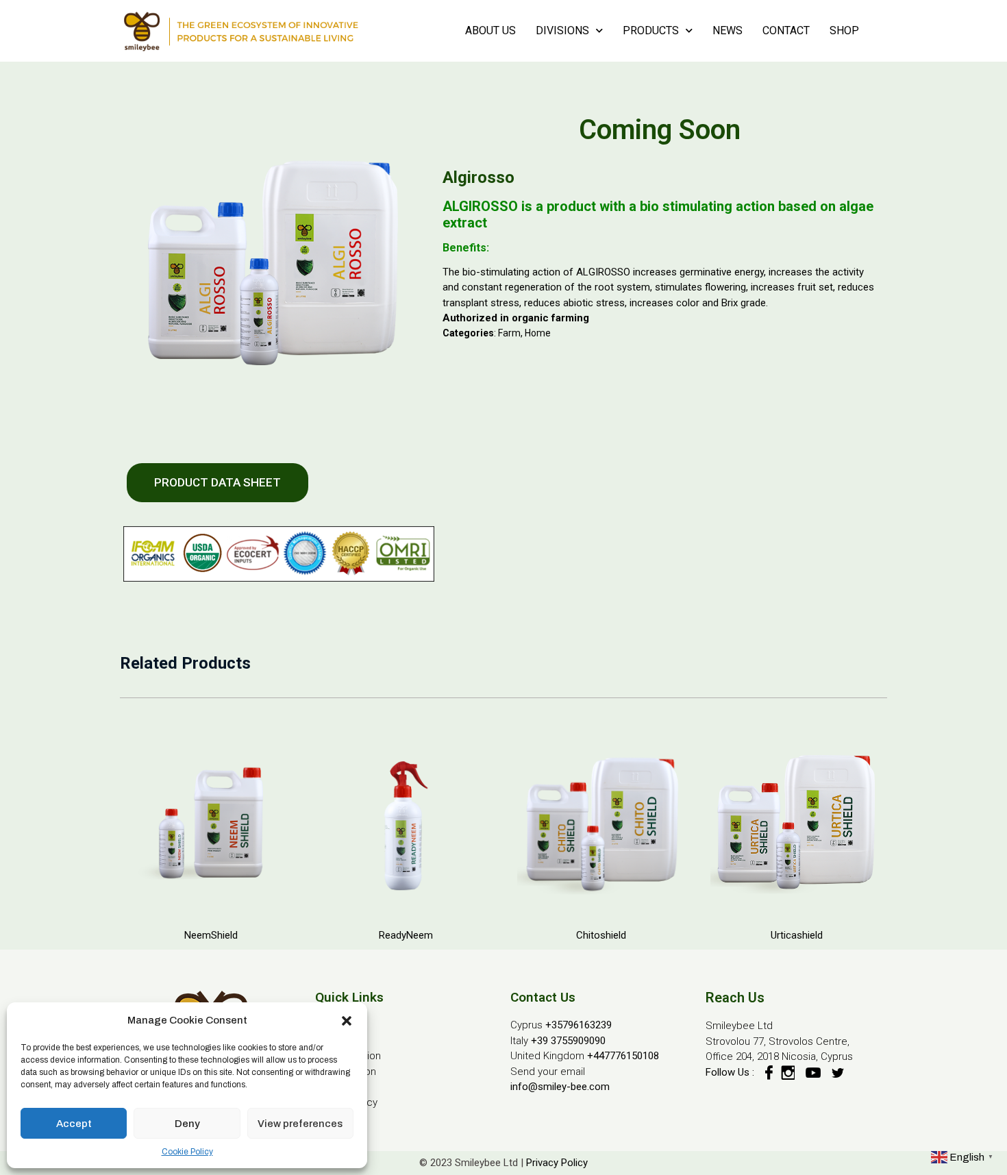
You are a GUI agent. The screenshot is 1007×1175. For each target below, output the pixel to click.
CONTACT (786, 30)
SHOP (844, 30)
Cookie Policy (187, 1152)
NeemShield (211, 935)
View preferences (300, 1123)
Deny (187, 1123)
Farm (509, 332)
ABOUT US (490, 30)
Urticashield (797, 935)
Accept (74, 1123)
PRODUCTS (651, 30)
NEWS (727, 30)
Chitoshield (601, 935)
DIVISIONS (562, 30)
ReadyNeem (406, 935)
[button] (346, 1020)
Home (538, 332)
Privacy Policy (557, 1163)
